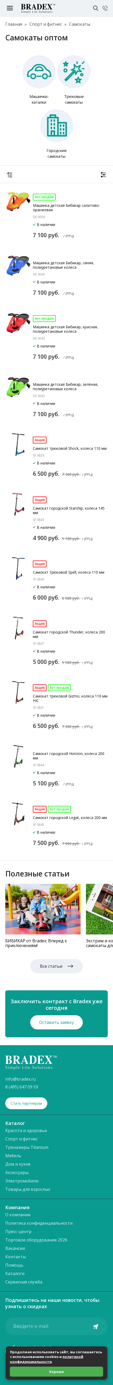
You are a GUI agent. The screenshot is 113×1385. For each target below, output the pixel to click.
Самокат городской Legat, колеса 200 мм (70, 817)
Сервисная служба (23, 1282)
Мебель (13, 1156)
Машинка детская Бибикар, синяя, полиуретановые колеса (63, 265)
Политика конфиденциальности (39, 1223)
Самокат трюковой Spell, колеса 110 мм (68, 572)
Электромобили (21, 1181)
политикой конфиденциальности (46, 1359)
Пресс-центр (18, 1231)
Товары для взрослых (27, 1189)
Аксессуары (16, 1172)
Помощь (14, 1265)
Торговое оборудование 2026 (36, 1240)
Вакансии (15, 1248)
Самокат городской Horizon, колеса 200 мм (68, 755)
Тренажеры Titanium (26, 1147)
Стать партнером (26, 1103)
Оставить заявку (56, 1022)
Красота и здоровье (26, 1130)
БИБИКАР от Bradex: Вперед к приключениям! (36, 943)
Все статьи (51, 966)
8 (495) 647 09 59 (21, 1087)
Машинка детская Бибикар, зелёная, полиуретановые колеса (65, 386)
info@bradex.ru (20, 1079)
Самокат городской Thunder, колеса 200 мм (69, 634)
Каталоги (14, 1273)
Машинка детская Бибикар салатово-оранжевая (66, 207)
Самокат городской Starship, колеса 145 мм (69, 510)
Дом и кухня (17, 1164)
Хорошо (56, 1371)
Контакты (15, 1257)
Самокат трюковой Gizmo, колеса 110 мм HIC (70, 698)
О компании (17, 1215)
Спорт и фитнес (21, 1139)
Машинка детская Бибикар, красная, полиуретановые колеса (65, 329)
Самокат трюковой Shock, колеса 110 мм (70, 448)
